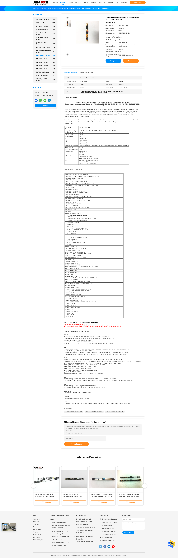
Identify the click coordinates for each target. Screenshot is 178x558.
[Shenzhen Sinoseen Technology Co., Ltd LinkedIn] (109, 546)
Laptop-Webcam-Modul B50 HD (115, 411)
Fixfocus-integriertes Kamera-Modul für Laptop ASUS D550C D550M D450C (129, 496)
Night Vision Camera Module (45, 38)
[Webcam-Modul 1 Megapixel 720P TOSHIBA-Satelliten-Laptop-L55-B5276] (102, 479)
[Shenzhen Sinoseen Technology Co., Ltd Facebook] (104, 546)
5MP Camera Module (45, 65)
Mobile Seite (37, 534)
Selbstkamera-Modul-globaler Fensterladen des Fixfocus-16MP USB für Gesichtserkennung (85, 530)
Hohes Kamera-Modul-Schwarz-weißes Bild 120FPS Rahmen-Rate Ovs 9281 (60, 542)
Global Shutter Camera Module (45, 33)
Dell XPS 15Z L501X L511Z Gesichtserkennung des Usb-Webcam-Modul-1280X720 (72, 496)
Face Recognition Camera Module (45, 51)
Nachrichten (37, 529)
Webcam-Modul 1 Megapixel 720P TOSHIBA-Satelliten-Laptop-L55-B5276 (102, 496)
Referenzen (137, 2)
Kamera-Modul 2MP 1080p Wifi (94, 411)
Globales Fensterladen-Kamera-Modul (60, 517)
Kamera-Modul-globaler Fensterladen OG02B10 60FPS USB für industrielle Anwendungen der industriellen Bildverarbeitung (61, 525)
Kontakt (45, 105)
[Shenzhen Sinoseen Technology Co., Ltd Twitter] (100, 546)
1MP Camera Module (45, 59)
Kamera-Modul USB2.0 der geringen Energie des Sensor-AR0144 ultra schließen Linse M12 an (61, 534)
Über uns (36, 527)
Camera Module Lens (45, 75)
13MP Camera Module (45, 72)
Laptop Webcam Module (45, 55)
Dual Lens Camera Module (45, 47)
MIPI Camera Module (45, 26)
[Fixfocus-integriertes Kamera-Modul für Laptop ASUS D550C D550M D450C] (130, 479)
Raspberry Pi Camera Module (45, 79)
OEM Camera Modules (45, 19)
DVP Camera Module (45, 29)
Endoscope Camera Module (45, 43)
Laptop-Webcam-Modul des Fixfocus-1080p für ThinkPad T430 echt (45, 496)
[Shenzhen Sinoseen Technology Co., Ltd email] (36, 100)
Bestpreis (113, 61)
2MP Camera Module (45, 62)
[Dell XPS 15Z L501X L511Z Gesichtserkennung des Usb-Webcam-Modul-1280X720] (74, 479)
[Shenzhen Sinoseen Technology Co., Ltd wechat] (44, 100)
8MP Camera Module (45, 69)
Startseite (36, 519)
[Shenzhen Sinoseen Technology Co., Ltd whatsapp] (40, 100)
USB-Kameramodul (80, 515)
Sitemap (35, 532)
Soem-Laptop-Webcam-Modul (74, 411)
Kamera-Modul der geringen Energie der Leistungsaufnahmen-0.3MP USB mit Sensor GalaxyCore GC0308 (84, 539)
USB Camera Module (45, 23)
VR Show (36, 524)
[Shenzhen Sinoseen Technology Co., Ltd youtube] (113, 546)
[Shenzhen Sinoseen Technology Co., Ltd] (40, 3)
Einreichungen (76, 444)
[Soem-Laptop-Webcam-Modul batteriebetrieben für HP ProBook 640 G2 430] (87, 32)
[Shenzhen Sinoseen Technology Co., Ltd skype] (49, 100)
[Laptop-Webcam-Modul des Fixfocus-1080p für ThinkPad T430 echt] (46, 479)
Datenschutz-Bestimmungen (38, 538)
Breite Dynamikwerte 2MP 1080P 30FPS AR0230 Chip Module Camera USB (84, 521)
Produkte (36, 521)
